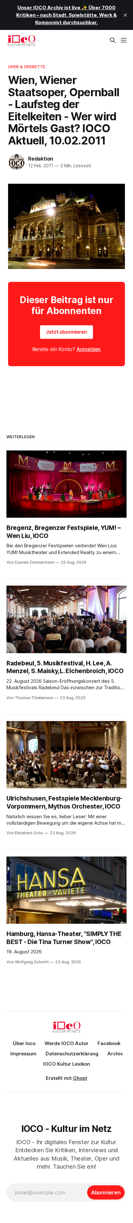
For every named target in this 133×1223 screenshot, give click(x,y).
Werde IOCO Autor (66, 1043)
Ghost (80, 1078)
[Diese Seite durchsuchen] (112, 40)
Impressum (23, 1054)
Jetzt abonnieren (66, 332)
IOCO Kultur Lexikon (66, 1064)
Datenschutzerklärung (72, 1054)
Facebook (108, 1043)
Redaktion (40, 158)
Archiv (115, 1054)
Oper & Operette (26, 66)
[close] (125, 15)
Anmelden (89, 349)
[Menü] (123, 40)
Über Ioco (24, 1043)
